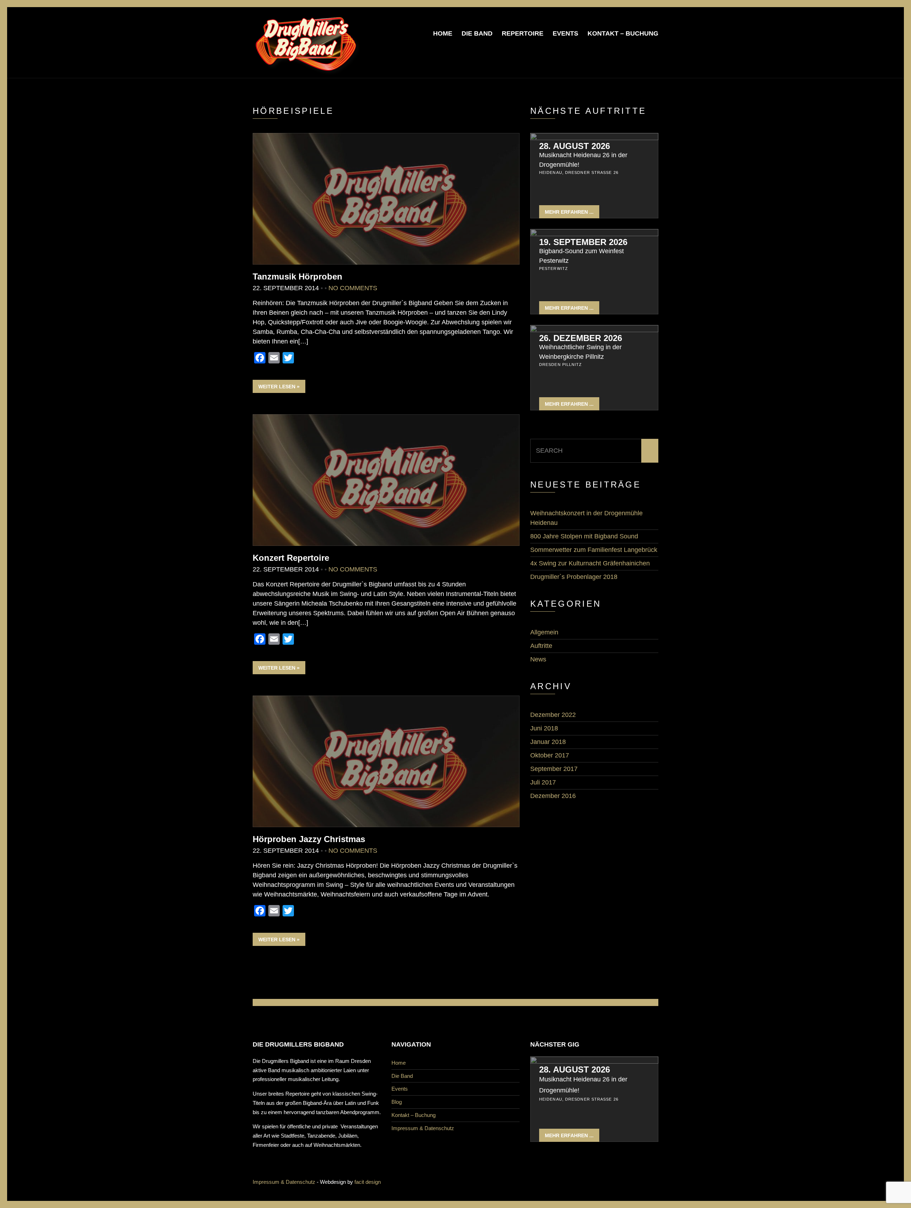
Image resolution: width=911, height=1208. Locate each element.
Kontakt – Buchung (623, 33)
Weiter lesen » (279, 386)
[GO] (649, 451)
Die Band (477, 33)
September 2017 (554, 768)
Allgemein (544, 632)
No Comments (352, 288)
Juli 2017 (543, 782)
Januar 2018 (548, 741)
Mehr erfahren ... (569, 212)
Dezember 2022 (553, 714)
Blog (396, 1102)
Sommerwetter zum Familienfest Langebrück (593, 549)
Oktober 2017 (549, 755)
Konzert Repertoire (291, 558)
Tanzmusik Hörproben (297, 276)
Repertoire (522, 33)
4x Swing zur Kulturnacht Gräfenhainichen (590, 563)
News (538, 659)
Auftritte (541, 645)
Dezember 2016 (553, 795)
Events (565, 33)
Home (442, 33)
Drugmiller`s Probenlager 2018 (573, 576)
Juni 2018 (544, 728)
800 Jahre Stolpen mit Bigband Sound (584, 536)
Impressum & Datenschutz (422, 1128)
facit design (367, 1182)
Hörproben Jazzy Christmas (309, 839)
